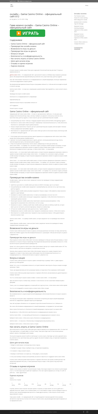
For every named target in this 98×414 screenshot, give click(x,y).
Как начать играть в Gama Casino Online (28, 58)
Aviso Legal (28, 412)
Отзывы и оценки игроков (22, 63)
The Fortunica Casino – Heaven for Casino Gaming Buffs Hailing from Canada (80, 17)
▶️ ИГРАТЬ (27, 33)
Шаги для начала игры (20, 61)
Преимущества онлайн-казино (23, 46)
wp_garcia (14, 19)
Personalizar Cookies (51, 412)
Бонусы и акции (17, 53)
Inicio (86, 5)
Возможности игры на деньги (23, 48)
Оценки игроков (17, 66)
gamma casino (13, 75)
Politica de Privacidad (38, 412)
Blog (26, 19)
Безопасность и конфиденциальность (26, 56)
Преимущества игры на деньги (24, 51)
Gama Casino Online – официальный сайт (28, 44)
